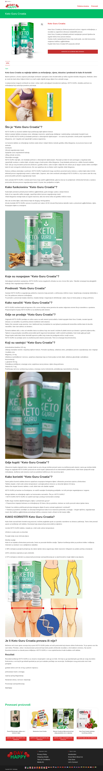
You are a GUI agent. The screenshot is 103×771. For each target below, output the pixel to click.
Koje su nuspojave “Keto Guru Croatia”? (32, 276)
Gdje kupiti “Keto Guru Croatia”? (27, 462)
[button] (42, 24)
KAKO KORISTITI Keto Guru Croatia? (30, 516)
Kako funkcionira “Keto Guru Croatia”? (31, 187)
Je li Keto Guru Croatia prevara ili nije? (31, 640)
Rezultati (9, 654)
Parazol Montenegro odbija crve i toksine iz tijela (16, 732)
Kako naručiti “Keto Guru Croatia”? (28, 302)
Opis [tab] (7, 63)
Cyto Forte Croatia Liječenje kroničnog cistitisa (87, 732)
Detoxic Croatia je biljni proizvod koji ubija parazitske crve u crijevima (63, 732)
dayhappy (8, 688)
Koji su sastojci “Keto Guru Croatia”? (30, 342)
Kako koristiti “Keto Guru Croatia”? (28, 476)
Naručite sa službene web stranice (73, 51)
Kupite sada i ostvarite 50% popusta (16, 738)
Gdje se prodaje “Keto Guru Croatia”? (30, 314)
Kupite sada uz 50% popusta (87, 738)
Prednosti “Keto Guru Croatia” (25, 288)
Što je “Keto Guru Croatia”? (23, 127)
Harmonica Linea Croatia (40, 731)
